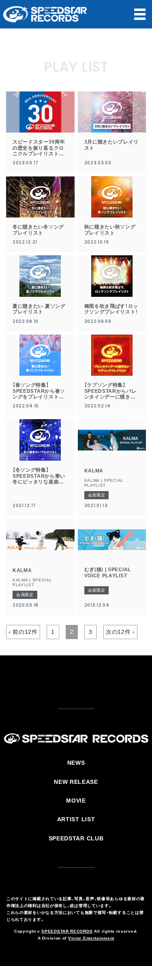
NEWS (76, 762)
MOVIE (76, 800)
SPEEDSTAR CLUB (76, 838)
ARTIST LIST (76, 819)
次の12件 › (120, 632)
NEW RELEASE (76, 782)
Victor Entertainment (91, 938)
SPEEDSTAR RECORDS (66, 931)
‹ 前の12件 (23, 632)
